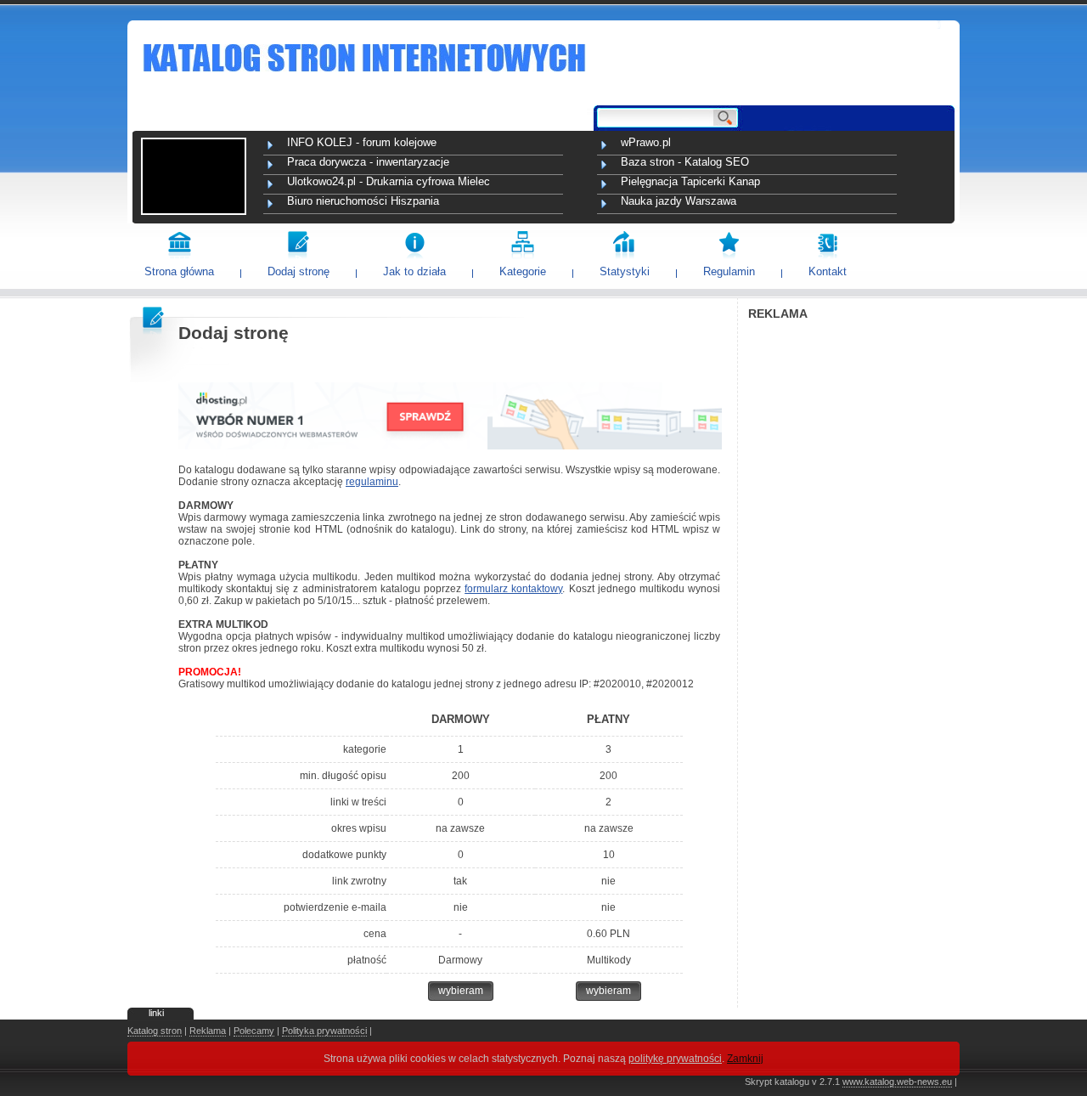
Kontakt (827, 271)
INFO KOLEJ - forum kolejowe (361, 142)
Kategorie (522, 271)
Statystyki (625, 271)
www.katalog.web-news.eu (897, 1081)
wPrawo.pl (646, 142)
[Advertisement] (853, 583)
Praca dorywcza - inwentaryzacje (368, 161)
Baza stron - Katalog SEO (685, 161)
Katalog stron (154, 1030)
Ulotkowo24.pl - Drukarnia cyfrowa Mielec (388, 181)
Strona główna (179, 271)
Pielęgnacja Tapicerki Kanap (690, 181)
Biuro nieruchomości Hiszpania (363, 201)
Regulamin (729, 271)
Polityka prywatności (324, 1030)
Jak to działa (414, 271)
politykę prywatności (675, 1059)
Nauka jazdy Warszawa (678, 201)
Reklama (207, 1030)
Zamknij (745, 1059)
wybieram (460, 991)
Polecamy (254, 1030)
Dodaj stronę (298, 271)
